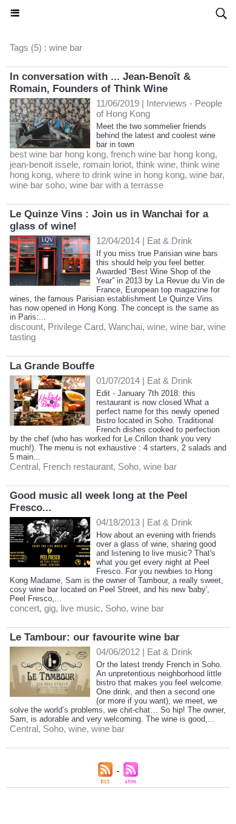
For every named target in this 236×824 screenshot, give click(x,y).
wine (156, 326)
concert (24, 608)
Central (24, 466)
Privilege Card (75, 326)
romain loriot (107, 164)
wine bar (205, 175)
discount (26, 326)
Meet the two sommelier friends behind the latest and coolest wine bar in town (155, 135)
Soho (128, 466)
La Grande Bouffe (52, 366)
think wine (155, 164)
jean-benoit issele (44, 164)
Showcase (118, 13)
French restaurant (78, 466)
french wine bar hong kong (163, 154)
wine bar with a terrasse (116, 185)
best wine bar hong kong (58, 154)
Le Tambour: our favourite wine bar (95, 637)
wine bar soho (37, 185)
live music (80, 608)
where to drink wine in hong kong (120, 175)
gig (50, 608)
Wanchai (125, 326)
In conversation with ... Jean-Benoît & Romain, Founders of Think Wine (100, 82)
